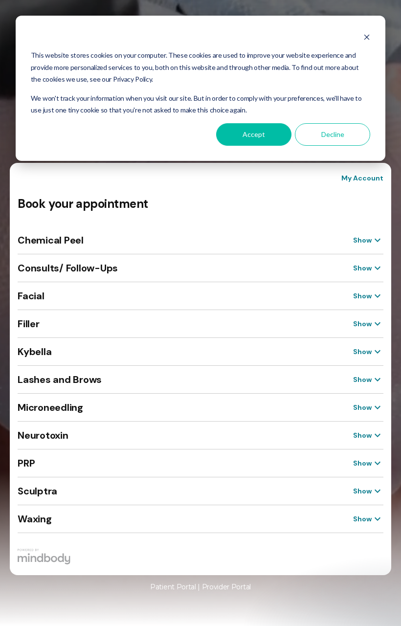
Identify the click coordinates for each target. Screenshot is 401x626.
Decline (332, 134)
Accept (254, 134)
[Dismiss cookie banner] (366, 37)
